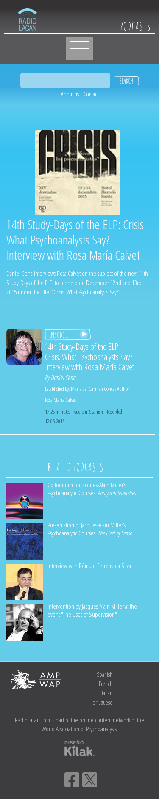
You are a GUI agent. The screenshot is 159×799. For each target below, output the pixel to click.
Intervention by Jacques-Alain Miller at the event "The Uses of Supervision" (92, 610)
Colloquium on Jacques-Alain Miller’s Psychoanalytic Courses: (91, 488)
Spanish (104, 674)
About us (70, 94)
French (105, 684)
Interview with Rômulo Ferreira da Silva (89, 565)
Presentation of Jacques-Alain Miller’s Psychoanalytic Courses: (89, 529)
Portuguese (101, 702)
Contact (91, 94)
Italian (106, 693)
